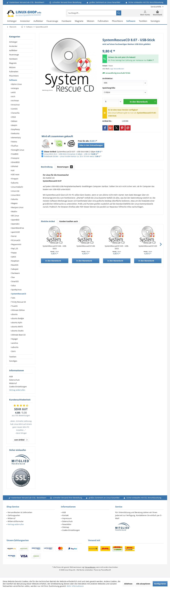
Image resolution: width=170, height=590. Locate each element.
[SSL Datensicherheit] (21, 477)
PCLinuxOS (15, 240)
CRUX (13, 117)
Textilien (12, 357)
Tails (13, 298)
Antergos (15, 88)
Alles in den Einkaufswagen (91, 145)
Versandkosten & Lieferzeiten (20, 512)
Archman (15, 100)
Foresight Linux (17, 150)
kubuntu (14, 183)
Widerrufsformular (16, 521)
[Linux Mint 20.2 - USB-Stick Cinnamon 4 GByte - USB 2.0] (58, 143)
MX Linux (15, 215)
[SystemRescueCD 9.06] (85, 235)
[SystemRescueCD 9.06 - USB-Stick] (54, 235)
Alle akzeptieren (143, 584)
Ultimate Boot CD (18, 335)
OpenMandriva (17, 228)
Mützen (12, 67)
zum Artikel (19, 440)
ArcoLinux (15, 104)
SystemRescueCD (18, 294)
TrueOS (14, 306)
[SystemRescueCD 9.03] (148, 235)
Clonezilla (15, 113)
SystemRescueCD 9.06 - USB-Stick (55, 247)
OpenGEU (15, 224)
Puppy (14, 252)
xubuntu (14, 347)
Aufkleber (13, 50)
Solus (13, 285)
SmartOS (15, 281)
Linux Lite (15, 191)
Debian (14, 121)
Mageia (14, 203)
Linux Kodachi (17, 187)
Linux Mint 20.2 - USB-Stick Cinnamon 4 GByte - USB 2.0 (67, 154)
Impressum (67, 518)
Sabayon (14, 269)
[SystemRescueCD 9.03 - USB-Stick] (116, 235)
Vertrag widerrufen (17, 390)
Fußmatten (13, 71)
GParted (14, 166)
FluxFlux (14, 146)
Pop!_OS (14, 248)
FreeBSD (14, 154)
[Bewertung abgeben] (130, 48)
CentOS (14, 109)
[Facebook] (105, 128)
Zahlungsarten (14, 515)
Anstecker (13, 46)
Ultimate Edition (18, 310)
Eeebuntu (15, 133)
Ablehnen (128, 584)
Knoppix (14, 178)
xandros (14, 343)
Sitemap (65, 527)
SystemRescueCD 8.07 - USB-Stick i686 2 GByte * (73, 151)
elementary (16, 137)
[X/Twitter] (116, 128)
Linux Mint (15, 195)
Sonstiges (13, 361)
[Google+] (110, 128)
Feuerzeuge (14, 54)
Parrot (13, 236)
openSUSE (15, 232)
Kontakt (65, 515)
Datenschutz (14, 380)
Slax (13, 277)
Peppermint (16, 244)
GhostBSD (15, 162)
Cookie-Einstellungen (18, 386)
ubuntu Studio (17, 330)
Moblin (14, 211)
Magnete (13, 63)
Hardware (13, 59)
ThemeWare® (106, 570)
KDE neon (15, 174)
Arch (13, 96)
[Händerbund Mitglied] (21, 459)
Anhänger (13, 42)
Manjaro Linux (17, 207)
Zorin (13, 351)
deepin (14, 125)
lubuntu (14, 199)
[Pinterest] (122, 128)
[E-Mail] (128, 128)
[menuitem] (156, 6)
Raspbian (15, 261)
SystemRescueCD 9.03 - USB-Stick (117, 247)
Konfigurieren (160, 584)
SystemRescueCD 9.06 (86, 246)
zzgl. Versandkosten (117, 69)
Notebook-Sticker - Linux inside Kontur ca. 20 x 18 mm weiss (69, 156)
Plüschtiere (14, 76)
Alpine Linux (16, 84)
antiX (13, 92)
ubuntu (14, 314)
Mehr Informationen (75, 586)
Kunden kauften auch (68, 221)
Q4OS (13, 257)
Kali (12, 170)
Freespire (15, 158)
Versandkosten (90, 567)
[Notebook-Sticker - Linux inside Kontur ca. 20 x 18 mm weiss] (71, 143)
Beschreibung (47, 167)
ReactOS (14, 265)
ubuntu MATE (17, 326)
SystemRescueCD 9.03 (148, 246)
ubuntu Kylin (16, 322)
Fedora (14, 141)
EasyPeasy (15, 129)
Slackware (15, 273)
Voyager (14, 339)
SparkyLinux (16, 289)
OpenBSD (15, 220)
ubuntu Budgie (17, 318)
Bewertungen (64, 167)
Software (13, 80)
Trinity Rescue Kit (18, 302)
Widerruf (13, 383)
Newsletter (66, 524)
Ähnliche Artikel (48, 221)
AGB (11, 376)
